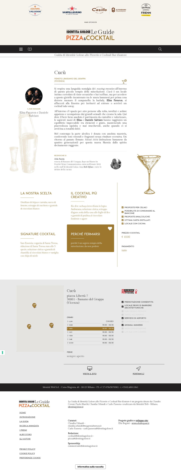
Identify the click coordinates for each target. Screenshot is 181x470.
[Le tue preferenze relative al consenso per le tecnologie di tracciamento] (2, 352)
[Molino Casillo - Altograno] (108, 10)
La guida (23, 422)
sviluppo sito (142, 420)
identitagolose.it (75, 407)
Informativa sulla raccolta (90, 466)
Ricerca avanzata (29, 426)
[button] (21, 49)
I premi (23, 430)
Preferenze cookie (30, 458)
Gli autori (25, 439)
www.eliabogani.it (140, 423)
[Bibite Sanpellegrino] (72, 10)
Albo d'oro (25, 435)
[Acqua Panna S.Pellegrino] (35, 10)
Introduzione (27, 417)
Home (22, 413)
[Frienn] (145, 10)
